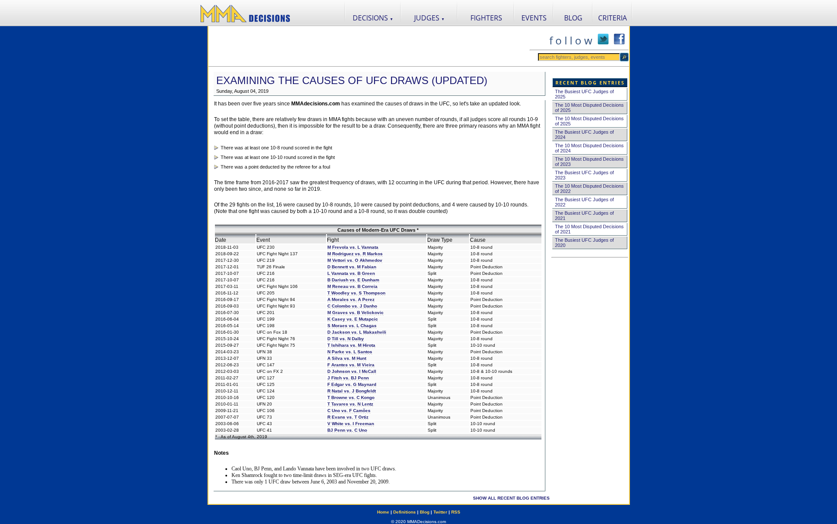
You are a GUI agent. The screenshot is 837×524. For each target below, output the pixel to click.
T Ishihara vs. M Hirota (351, 345)
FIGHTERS (486, 18)
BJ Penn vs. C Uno (347, 430)
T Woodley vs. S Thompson (356, 293)
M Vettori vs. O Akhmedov (354, 260)
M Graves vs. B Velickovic (355, 312)
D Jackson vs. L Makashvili (356, 332)
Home (383, 512)
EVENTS (534, 18)
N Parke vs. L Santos (349, 351)
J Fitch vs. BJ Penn (348, 377)
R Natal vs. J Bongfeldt (351, 391)
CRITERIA (612, 18)
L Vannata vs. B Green (351, 273)
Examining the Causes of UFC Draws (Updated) (351, 80)
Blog (424, 512)
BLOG (573, 18)
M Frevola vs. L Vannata (352, 247)
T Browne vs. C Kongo (350, 397)
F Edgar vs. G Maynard (351, 384)
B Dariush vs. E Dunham (353, 279)
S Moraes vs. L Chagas (352, 325)
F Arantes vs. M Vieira (350, 364)
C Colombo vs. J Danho (352, 306)
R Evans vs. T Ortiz (347, 417)
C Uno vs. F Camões (349, 410)
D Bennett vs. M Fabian (351, 266)
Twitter (440, 512)
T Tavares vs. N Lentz (350, 404)
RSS (455, 512)
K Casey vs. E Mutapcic (352, 319)
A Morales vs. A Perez (350, 299)
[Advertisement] (368, 46)
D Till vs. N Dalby (345, 338)
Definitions (404, 512)
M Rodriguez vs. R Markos (355, 253)
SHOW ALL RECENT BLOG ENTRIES (511, 498)
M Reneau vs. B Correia (352, 286)
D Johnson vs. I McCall (351, 371)
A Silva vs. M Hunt (346, 358)
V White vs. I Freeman (350, 423)
